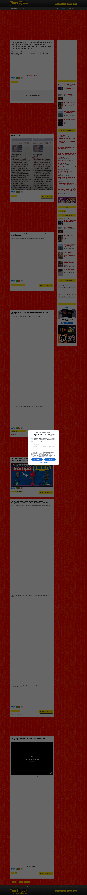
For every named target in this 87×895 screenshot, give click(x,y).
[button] (43, 444)
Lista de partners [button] (34, 450)
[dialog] (43, 447)
